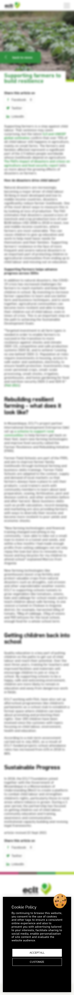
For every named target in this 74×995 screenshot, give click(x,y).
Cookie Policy (37, 981)
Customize (37, 962)
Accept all (37, 952)
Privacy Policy (37, 977)
